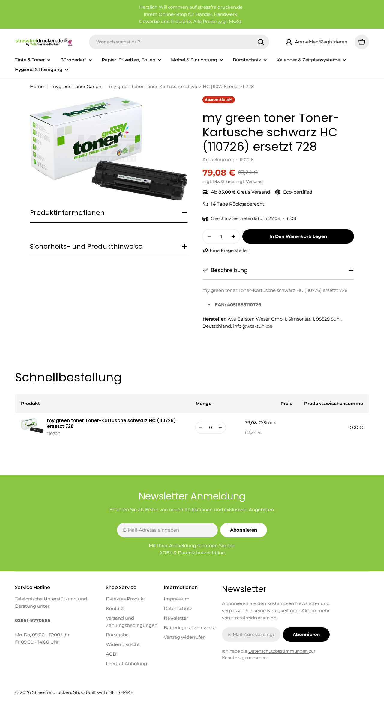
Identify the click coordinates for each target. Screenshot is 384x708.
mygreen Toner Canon (76, 86)
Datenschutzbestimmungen (278, 651)
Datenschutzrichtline (201, 552)
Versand (254, 181)
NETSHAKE (121, 692)
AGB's (165, 552)
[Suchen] (260, 42)
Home (37, 86)
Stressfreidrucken (51, 692)
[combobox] (179, 42)
